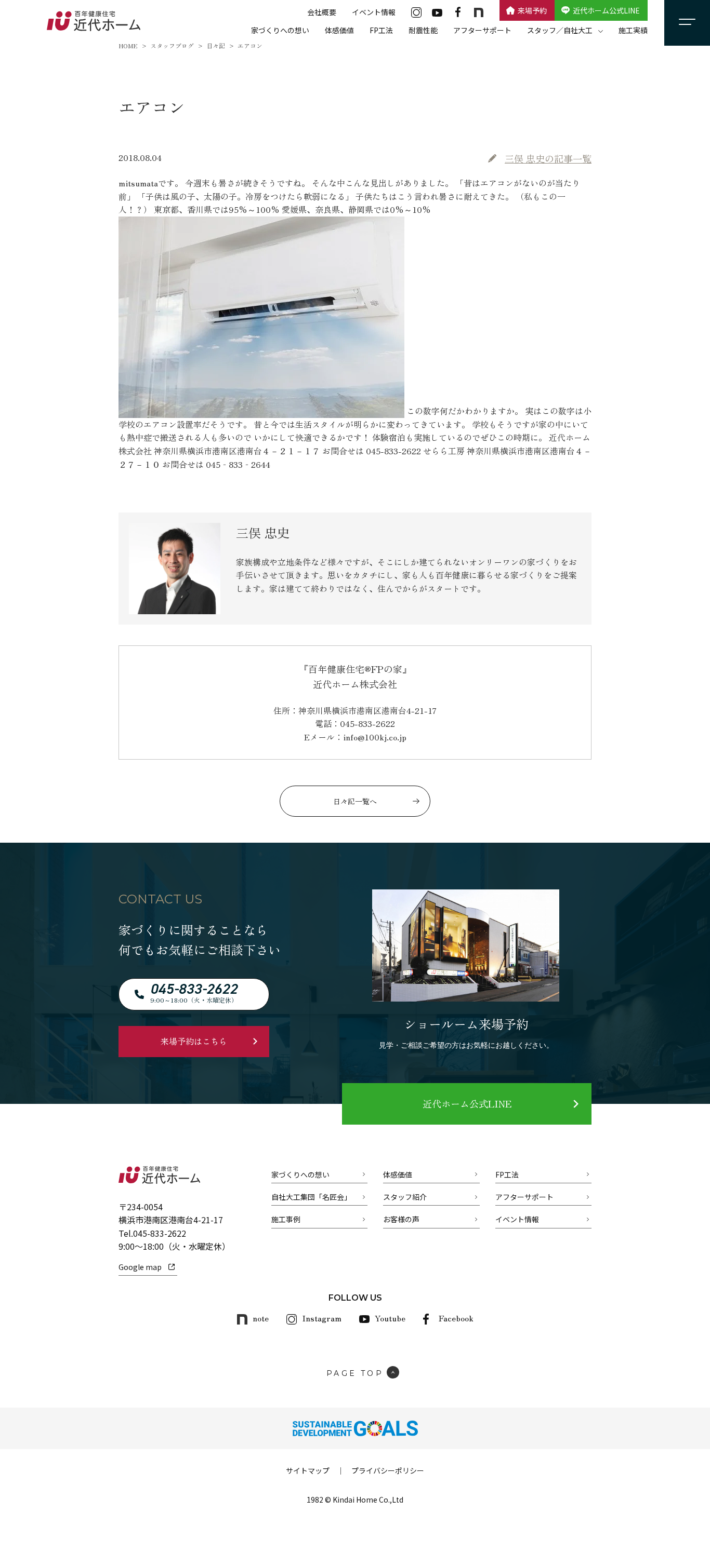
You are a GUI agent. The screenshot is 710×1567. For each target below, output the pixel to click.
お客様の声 (401, 1219)
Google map (140, 1267)
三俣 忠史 (548, 158)
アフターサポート (482, 30)
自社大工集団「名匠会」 (311, 1197)
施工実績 (633, 30)
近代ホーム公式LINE (606, 10)
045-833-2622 (159, 1233)
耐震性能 (423, 30)
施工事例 (285, 1219)
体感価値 (339, 30)
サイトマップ (308, 1470)
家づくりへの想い (280, 30)
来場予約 (532, 10)
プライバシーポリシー (387, 1470)
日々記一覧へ (355, 801)
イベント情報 (374, 12)
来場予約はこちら (194, 1041)
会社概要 (321, 12)
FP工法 (381, 30)
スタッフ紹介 (405, 1197)
